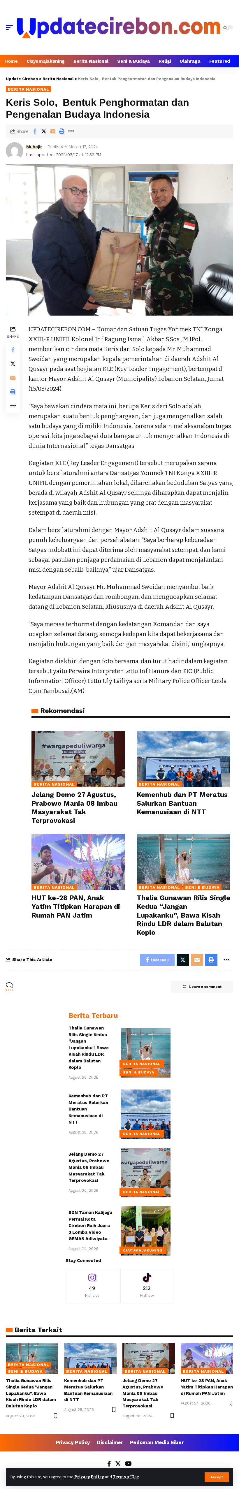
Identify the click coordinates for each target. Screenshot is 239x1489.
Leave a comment (205, 987)
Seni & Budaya (202, 887)
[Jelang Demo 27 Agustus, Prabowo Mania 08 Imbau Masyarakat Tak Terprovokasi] (78, 759)
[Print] (62, 131)
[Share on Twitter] (44, 131)
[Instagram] (92, 1286)
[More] (71, 131)
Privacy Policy (89, 1476)
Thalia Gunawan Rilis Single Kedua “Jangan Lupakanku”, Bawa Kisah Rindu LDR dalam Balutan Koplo (183, 915)
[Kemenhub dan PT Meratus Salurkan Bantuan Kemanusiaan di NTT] (183, 759)
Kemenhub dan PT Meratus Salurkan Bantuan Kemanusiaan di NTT (182, 803)
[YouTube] (128, 1464)
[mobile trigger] (11, 27)
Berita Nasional (28, 89)
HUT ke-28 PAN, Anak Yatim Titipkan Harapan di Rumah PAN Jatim (75, 906)
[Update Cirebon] (119, 27)
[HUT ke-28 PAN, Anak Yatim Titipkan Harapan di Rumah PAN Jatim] (78, 862)
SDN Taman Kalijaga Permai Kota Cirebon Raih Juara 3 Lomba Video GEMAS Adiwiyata (90, 1225)
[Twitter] (118, 1464)
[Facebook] (109, 1464)
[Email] (53, 131)
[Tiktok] (147, 1286)
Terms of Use (126, 1476)
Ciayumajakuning (142, 1250)
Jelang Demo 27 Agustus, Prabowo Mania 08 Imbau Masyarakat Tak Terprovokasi (89, 1167)
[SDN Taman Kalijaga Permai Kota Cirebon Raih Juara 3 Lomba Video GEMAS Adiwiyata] (146, 1231)
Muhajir (34, 146)
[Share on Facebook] (35, 131)
